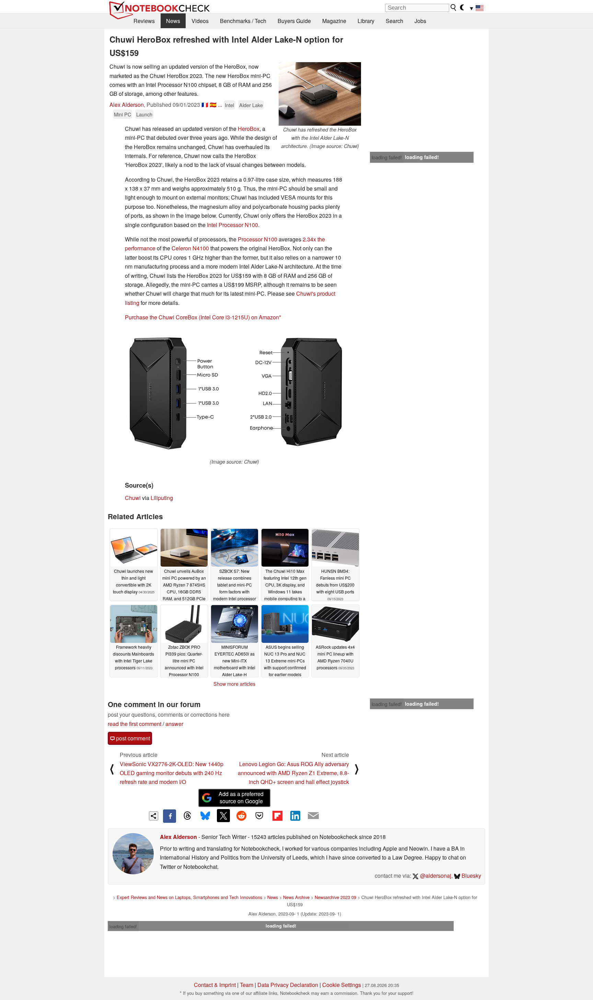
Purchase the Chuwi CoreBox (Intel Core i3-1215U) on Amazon (202, 317)
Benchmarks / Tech (243, 21)
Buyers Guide (294, 21)
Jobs (420, 21)
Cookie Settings (341, 985)
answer (174, 724)
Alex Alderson (126, 105)
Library (366, 21)
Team (246, 985)
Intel (229, 105)
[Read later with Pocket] (259, 815)
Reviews (144, 21)
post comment (132, 738)
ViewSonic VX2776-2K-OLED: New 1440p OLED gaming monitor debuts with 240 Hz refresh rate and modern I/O (171, 773)
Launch (144, 114)
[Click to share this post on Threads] (187, 815)
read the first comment (134, 724)
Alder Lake (251, 105)
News (173, 21)
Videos (200, 21)
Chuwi (133, 498)
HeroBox (248, 129)
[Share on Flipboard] (277, 815)
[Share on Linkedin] (295, 815)
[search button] (454, 7)
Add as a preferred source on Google (241, 797)
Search (394, 21)
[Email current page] (313, 815)
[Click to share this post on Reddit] (241, 815)
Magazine (334, 21)
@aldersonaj (435, 875)
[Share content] (153, 816)
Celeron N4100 (190, 248)
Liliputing (162, 498)
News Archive (296, 897)
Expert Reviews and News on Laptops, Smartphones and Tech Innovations (189, 897)
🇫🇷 (204, 105)
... (220, 105)
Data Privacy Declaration (287, 985)
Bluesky (470, 875)
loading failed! (387, 157)
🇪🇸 (213, 105)
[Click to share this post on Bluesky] (205, 815)
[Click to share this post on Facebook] (169, 815)
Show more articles (234, 683)
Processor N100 (257, 239)
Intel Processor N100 (232, 225)
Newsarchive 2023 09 (335, 897)
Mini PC (122, 114)
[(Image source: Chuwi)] (234, 393)
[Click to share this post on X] (223, 815)
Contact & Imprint (215, 985)
